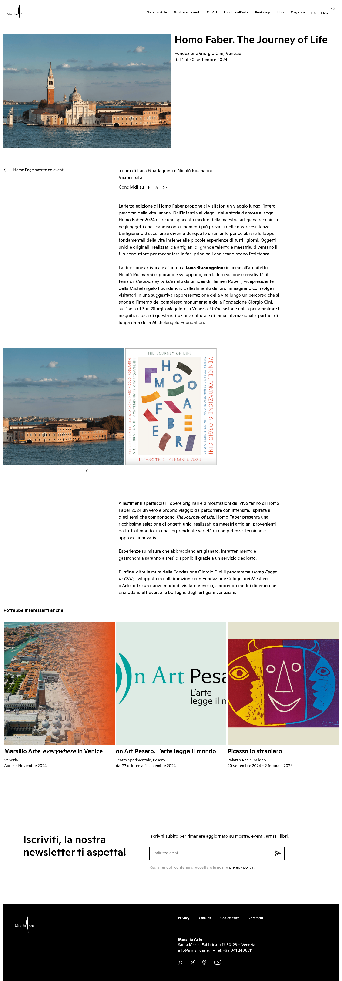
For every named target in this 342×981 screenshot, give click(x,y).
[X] (158, 187)
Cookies (205, 918)
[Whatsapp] (166, 187)
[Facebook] (151, 187)
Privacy (184, 918)
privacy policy (241, 868)
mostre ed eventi (38, 170)
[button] (87, 470)
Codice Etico (229, 918)
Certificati (256, 918)
